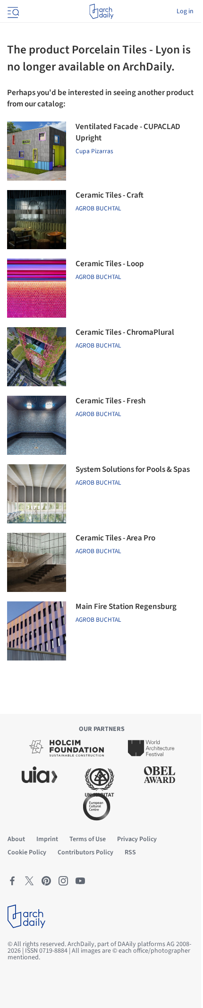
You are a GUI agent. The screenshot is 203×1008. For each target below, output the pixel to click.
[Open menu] (12, 11)
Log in (185, 11)
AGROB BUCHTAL (98, 208)
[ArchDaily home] (101, 11)
